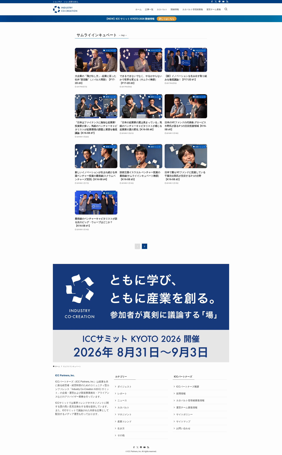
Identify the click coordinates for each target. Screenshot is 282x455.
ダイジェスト (125, 386)
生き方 (121, 428)
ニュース (122, 400)
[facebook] (212, 1)
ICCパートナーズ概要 (187, 386)
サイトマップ (183, 421)
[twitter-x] (216, 1)
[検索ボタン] (226, 9)
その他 (121, 435)
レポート (122, 393)
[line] (219, 1)
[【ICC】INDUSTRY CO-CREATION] (65, 9)
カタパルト (123, 407)
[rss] (227, 1)
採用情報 (181, 393)
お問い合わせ (183, 428)
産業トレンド (125, 421)
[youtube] (223, 1)
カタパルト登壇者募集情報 (190, 400)
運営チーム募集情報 (186, 407)
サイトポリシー (184, 414)
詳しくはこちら (166, 18)
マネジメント (125, 414)
